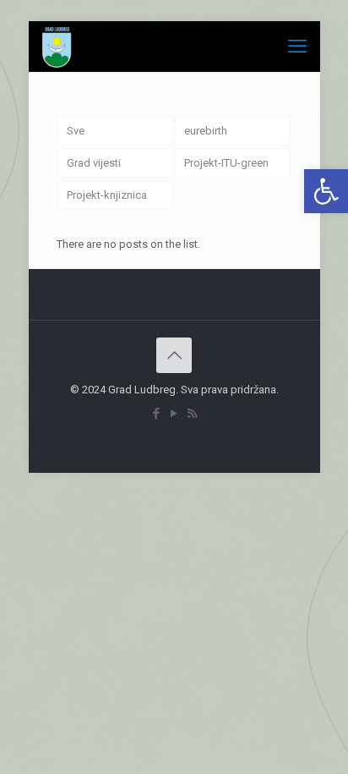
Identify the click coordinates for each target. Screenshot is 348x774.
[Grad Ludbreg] (57, 46)
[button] (326, 191)
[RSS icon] (192, 413)
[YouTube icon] (174, 413)
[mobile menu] (297, 46)
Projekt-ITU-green (226, 162)
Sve (75, 130)
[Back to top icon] (174, 355)
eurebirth (205, 130)
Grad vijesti (94, 162)
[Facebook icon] (156, 413)
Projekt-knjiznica (107, 195)
